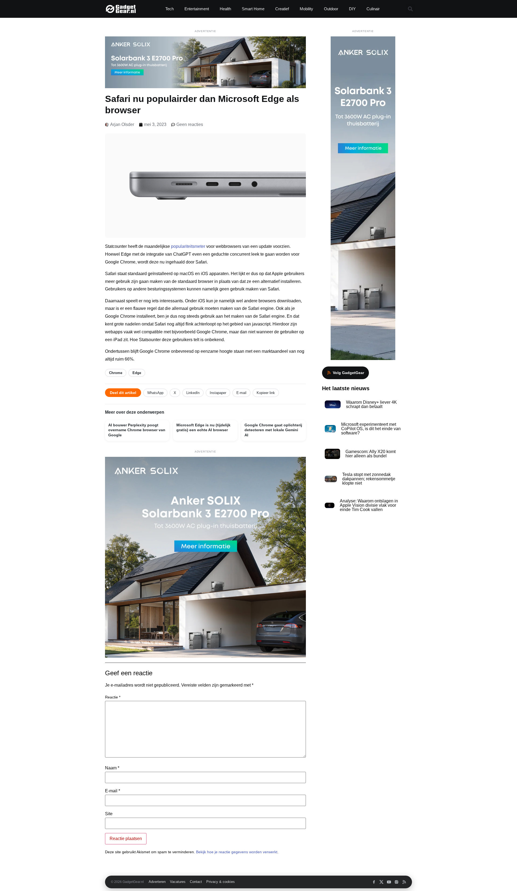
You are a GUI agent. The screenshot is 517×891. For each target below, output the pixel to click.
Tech (169, 8)
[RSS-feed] (404, 882)
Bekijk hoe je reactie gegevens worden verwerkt (236, 852)
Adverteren (157, 882)
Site (109, 814)
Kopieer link (266, 393)
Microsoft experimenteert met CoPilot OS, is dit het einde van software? (371, 428)
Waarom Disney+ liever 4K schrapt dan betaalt (371, 404)
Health (225, 8)
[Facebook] (374, 882)
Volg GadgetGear (348, 373)
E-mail (241, 393)
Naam (112, 768)
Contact (196, 882)
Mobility (306, 8)
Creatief (282, 8)
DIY (352, 8)
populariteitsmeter (188, 246)
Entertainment (196, 8)
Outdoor (331, 8)
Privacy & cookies (220, 882)
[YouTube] (389, 882)
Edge (136, 373)
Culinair (373, 8)
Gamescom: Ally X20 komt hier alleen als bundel (370, 453)
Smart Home (253, 8)
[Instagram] (396, 882)
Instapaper (218, 393)
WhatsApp (155, 393)
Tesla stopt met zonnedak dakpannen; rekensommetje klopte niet (368, 478)
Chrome (115, 373)
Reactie (112, 697)
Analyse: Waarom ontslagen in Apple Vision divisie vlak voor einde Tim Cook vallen (369, 505)
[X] (381, 882)
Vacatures (178, 882)
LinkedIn (193, 393)
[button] (410, 9)
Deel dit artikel (123, 392)
